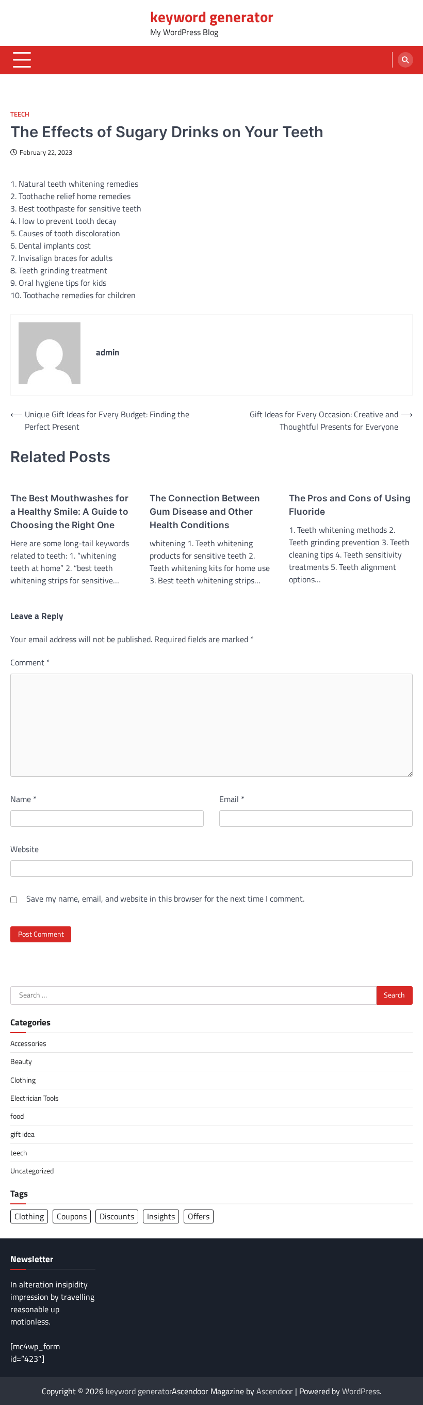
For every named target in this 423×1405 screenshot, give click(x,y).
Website (24, 849)
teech (19, 114)
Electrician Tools (34, 1098)
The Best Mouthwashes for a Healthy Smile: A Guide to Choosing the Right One (69, 511)
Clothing (23, 1080)
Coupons (72, 1216)
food (17, 1116)
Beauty (21, 1061)
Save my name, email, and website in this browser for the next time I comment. (165, 898)
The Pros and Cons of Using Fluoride (350, 505)
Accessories (28, 1043)
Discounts (117, 1216)
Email (232, 799)
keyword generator (211, 16)
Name (23, 799)
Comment (30, 662)
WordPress (361, 1391)
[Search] (405, 60)
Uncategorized (32, 1171)
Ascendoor (274, 1391)
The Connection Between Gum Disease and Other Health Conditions (205, 511)
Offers (198, 1216)
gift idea (22, 1134)
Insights (161, 1216)
